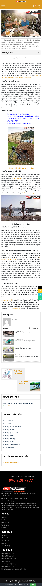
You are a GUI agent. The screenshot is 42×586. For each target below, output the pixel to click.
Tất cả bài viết (34, 328)
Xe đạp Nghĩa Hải (6, 300)
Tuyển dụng (5, 525)
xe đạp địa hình (16, 308)
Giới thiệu (4, 517)
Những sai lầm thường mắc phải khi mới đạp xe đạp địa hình (20, 36)
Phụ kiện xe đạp (10, 447)
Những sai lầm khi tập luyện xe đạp (21, 168)
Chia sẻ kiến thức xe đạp (7, 336)
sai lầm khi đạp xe (22, 48)
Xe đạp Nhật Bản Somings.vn (11, 462)
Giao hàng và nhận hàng (8, 564)
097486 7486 (23, 498)
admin (22, 40)
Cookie (15, 584)
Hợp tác (3, 520)
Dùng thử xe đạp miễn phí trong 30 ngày (13, 569)
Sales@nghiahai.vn (14, 501)
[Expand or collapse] (38, 52)
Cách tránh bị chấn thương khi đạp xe (25, 340)
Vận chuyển (5, 540)
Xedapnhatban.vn (15, 505)
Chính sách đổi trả (6, 561)
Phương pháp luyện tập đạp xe (23, 348)
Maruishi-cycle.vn (29, 503)
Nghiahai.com (18, 503)
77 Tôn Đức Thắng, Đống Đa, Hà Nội (22, 493)
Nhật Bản (31, 44)
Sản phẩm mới (9, 421)
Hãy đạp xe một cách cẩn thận (23, 333)
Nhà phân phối (5, 522)
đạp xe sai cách (27, 42)
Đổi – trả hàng (5, 545)
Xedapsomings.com (29, 505)
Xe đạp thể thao (10, 430)
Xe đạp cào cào (9, 436)
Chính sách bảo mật (7, 553)
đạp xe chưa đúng (16, 42)
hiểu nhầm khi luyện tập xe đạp (18, 44)
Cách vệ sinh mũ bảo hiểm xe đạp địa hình (26, 356)
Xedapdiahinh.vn (32, 507)
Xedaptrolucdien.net (7, 509)
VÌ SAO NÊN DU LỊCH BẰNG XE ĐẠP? (19, 123)
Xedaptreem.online (7, 507)
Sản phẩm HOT (9, 424)
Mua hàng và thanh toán (8, 558)
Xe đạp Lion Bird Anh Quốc (13, 444)
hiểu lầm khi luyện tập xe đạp (30, 193)
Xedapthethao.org (20, 507)
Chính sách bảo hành (7, 556)
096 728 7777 (9, 405)
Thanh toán (5, 538)
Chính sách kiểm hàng (8, 566)
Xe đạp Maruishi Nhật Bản (13, 427)
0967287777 (6, 495)
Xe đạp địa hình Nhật (11, 433)
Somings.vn (5, 505)
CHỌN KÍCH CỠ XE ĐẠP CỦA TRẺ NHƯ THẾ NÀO (23, 116)
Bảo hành (4, 543)
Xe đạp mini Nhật (10, 439)
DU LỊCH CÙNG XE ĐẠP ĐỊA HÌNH (18, 114)
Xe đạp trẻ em (9, 441)
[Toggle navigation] (3, 6)
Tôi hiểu (33, 584)
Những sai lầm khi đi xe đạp (9, 46)
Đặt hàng (4, 535)
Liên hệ (3, 527)
